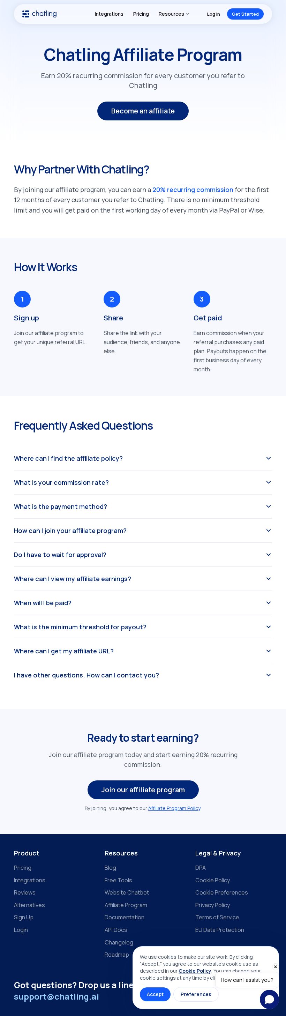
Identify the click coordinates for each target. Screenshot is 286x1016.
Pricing (141, 13)
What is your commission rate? (61, 482)
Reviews (25, 892)
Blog (110, 868)
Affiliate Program (126, 905)
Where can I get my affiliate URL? (64, 651)
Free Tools (118, 880)
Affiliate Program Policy (174, 808)
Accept (155, 994)
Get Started (245, 14)
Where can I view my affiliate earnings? (72, 578)
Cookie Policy (212, 880)
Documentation (124, 917)
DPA (200, 868)
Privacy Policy (212, 905)
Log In (213, 14)
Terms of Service (217, 917)
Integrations (109, 13)
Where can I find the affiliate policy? (68, 458)
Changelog (119, 942)
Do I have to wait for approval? (60, 554)
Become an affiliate (143, 111)
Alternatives (29, 905)
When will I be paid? (43, 603)
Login (21, 930)
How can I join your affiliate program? (70, 530)
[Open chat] (269, 999)
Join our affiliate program (143, 789)
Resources (171, 13)
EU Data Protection (219, 930)
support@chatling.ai (56, 996)
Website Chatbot (127, 892)
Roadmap (117, 954)
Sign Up (23, 917)
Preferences (196, 994)
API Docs (116, 930)
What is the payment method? (60, 506)
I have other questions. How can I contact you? (86, 675)
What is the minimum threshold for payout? (80, 627)
